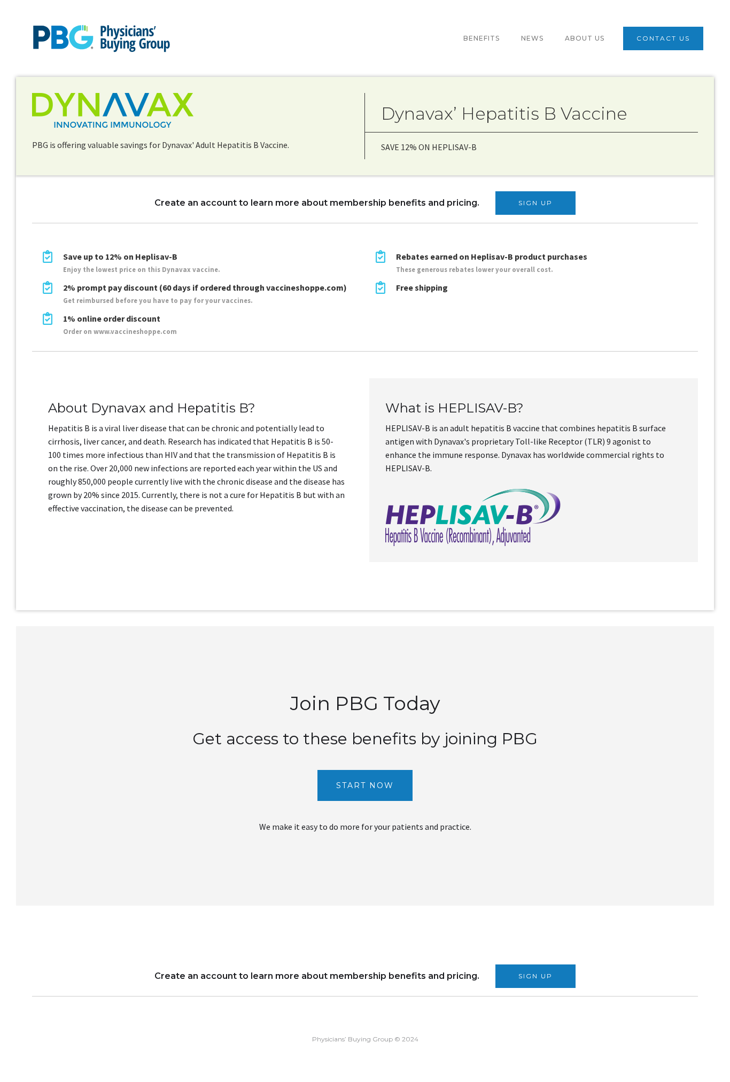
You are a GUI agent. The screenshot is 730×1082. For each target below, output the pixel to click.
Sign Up (535, 203)
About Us (584, 38)
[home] (101, 38)
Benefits (481, 38)
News (532, 38)
